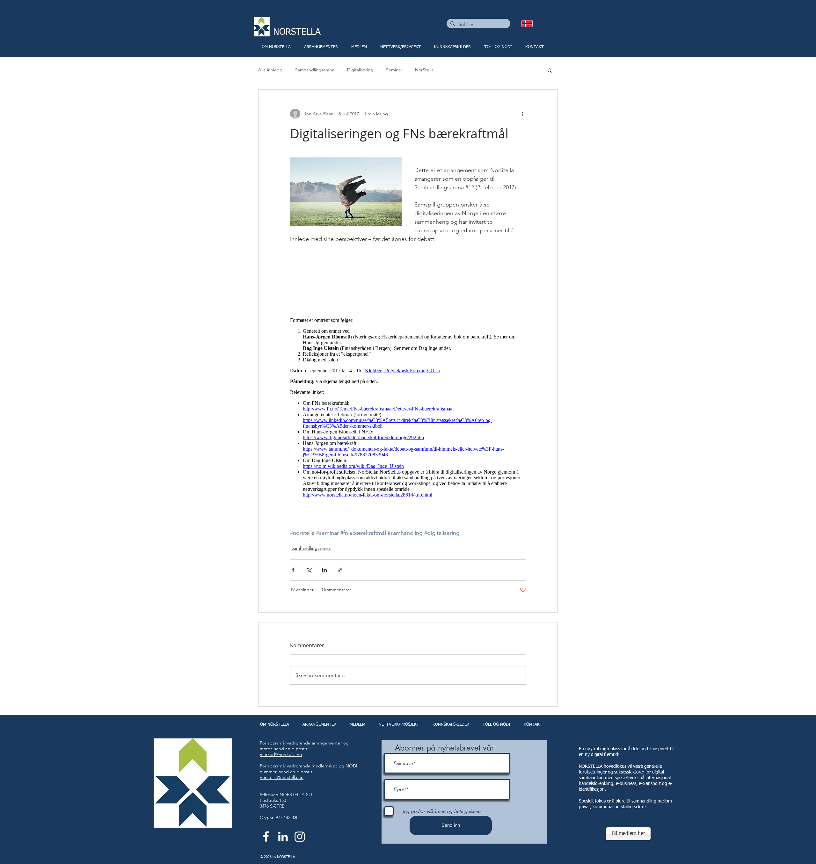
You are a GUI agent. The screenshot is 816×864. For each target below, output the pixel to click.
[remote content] (408, 407)
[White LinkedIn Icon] (283, 836)
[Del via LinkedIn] (324, 570)
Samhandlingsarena (314, 70)
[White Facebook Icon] (266, 836)
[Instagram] (300, 836)
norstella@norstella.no (281, 777)
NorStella (424, 70)
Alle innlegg (270, 70)
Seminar (394, 70)
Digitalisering (360, 70)
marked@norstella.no (281, 754)
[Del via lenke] (340, 570)
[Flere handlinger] (522, 114)
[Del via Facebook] (293, 570)
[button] (550, 70)
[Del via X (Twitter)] (309, 570)
